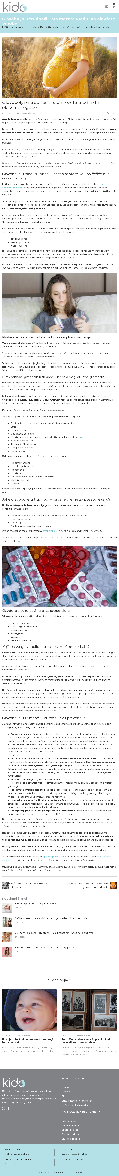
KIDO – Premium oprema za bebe (19, 27)
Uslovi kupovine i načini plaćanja (78, 1100)
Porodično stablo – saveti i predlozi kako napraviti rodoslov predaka (87, 1041)
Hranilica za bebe (70, 1125)
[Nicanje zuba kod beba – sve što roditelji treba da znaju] (29, 1010)
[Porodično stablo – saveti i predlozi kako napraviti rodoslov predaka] (89, 1010)
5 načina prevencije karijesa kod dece (36, 903)
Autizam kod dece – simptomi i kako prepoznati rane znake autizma (54, 933)
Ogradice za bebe (71, 1134)
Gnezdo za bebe (70, 1130)
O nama (66, 1091)
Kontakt (66, 1087)
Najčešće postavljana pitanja (76, 1105)
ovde (81, 437)
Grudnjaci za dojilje (71, 1139)
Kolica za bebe (69, 1121)
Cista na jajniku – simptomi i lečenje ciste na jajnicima (45, 947)
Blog (42, 27)
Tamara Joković (21, 113)
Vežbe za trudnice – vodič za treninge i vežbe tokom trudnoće (51, 918)
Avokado (79, 1172)
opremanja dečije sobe (54, 856)
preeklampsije (50, 531)
